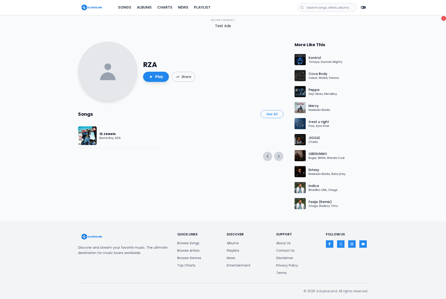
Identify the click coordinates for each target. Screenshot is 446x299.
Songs (124, 7)
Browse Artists (188, 250)
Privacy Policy (287, 265)
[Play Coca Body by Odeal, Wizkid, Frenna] (300, 75)
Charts (164, 7)
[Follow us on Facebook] (329, 244)
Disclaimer (284, 258)
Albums (144, 7)
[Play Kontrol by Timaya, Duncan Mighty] (300, 59)
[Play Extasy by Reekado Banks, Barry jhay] (300, 171)
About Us (283, 243)
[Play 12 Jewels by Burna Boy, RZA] (87, 135)
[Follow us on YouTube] (363, 244)
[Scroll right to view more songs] (278, 156)
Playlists (233, 250)
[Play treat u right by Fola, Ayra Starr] (300, 123)
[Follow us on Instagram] (352, 244)
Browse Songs (188, 243)
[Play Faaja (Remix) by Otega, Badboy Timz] (300, 203)
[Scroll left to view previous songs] (267, 156)
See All (272, 114)
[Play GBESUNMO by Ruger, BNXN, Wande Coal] (300, 155)
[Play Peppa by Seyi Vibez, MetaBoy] (300, 91)
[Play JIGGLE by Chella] (300, 139)
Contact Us (285, 250)
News (183, 7)
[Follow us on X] (340, 244)
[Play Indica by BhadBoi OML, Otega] (300, 187)
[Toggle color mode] (363, 7)
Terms (281, 272)
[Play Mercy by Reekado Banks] (300, 107)
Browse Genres (189, 258)
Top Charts (186, 265)
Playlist (202, 7)
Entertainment (238, 265)
